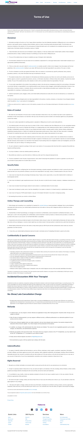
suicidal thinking (43, 205)
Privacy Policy (10, 400)
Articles (69, 2)
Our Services (47, 2)
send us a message (33, 389)
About (41, 2)
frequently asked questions (26, 392)
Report (18, 101)
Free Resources (62, 2)
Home (37, 2)
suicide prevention (32, 66)
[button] (50, 2)
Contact (75, 2)
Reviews (55, 2)
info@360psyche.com (37, 336)
